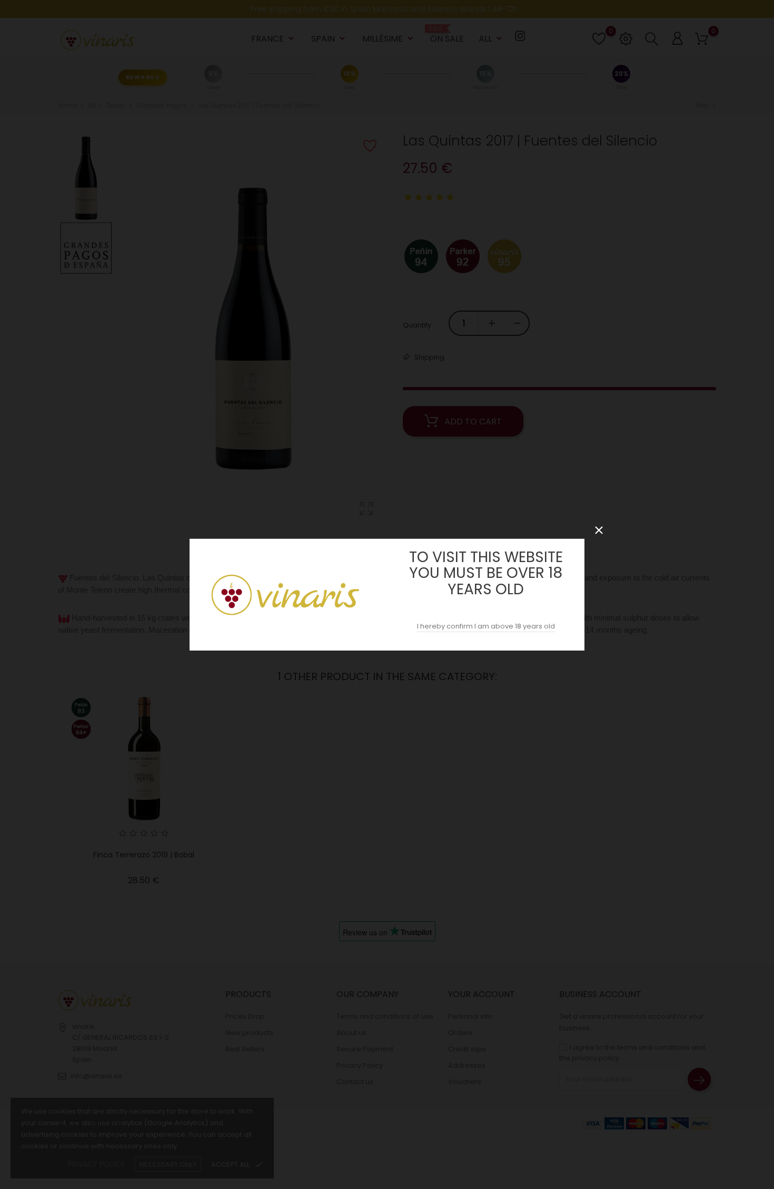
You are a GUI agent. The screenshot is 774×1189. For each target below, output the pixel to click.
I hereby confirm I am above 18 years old (486, 626)
